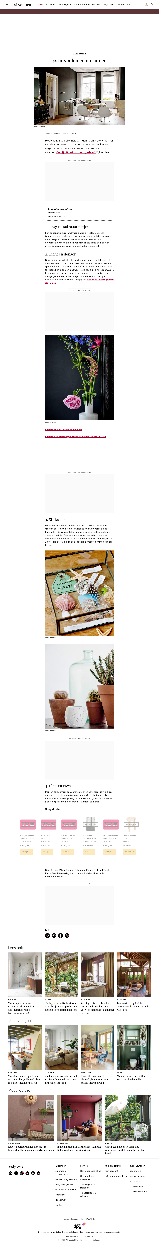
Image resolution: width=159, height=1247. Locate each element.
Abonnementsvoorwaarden (110, 1232)
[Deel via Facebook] (60, 935)
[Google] (10, 1173)
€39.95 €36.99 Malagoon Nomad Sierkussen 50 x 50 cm (75, 436)
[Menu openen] (7, 4)
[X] (38, 1173)
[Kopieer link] (47, 935)
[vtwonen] (23, 4)
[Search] (151, 4)
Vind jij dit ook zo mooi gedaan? (76, 152)
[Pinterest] (33, 1173)
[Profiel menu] (146, 4)
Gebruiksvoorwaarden (88, 1232)
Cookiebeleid (43, 1232)
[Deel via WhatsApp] (54, 935)
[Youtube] (27, 1173)
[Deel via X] (67, 935)
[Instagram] (22, 1173)
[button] (70, 1232)
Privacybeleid (55, 1232)
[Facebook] (16, 1173)
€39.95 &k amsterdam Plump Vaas (63, 429)
